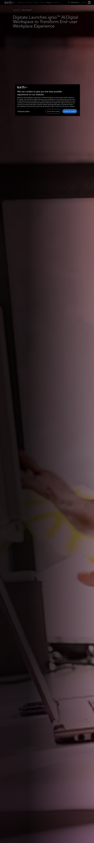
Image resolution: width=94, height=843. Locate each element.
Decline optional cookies (53, 111)
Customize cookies (23, 111)
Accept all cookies (70, 111)
